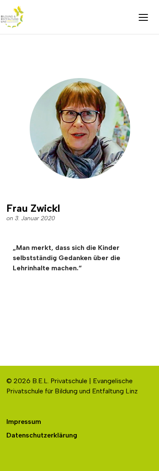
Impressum (23, 422)
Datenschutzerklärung (41, 435)
